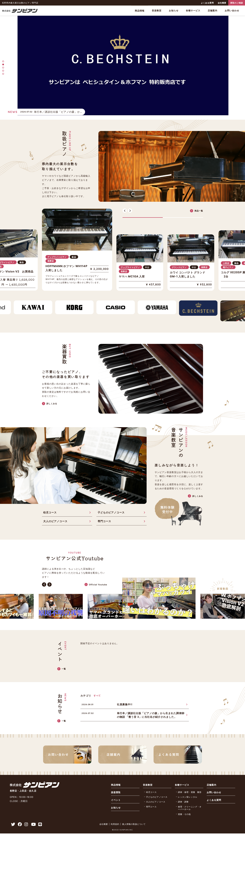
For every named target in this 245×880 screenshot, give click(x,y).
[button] (3, 61)
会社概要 (222, 3)
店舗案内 (212, 10)
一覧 (64, 660)
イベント (116, 791)
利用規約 (115, 816)
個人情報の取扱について (133, 816)
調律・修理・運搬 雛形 (189, 784)
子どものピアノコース (111, 504)
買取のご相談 (236, 3)
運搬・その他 (184, 806)
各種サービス (193, 10)
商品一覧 (199, 210)
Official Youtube (98, 576)
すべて (97, 687)
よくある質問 (207, 3)
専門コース (104, 513)
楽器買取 (116, 784)
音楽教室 (156, 10)
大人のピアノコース (55, 513)
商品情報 (139, 10)
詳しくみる (52, 395)
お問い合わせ (232, 10)
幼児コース (50, 504)
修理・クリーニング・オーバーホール (189, 799)
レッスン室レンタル (187, 789)
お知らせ (174, 10)
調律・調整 (183, 793)
